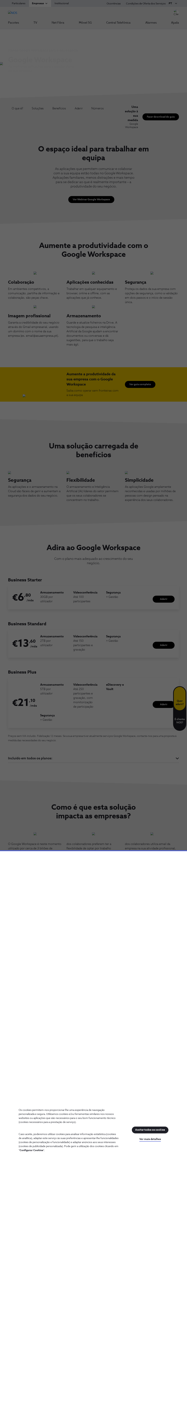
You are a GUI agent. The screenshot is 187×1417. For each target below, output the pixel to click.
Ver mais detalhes (150, 1139)
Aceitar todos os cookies (150, 1130)
